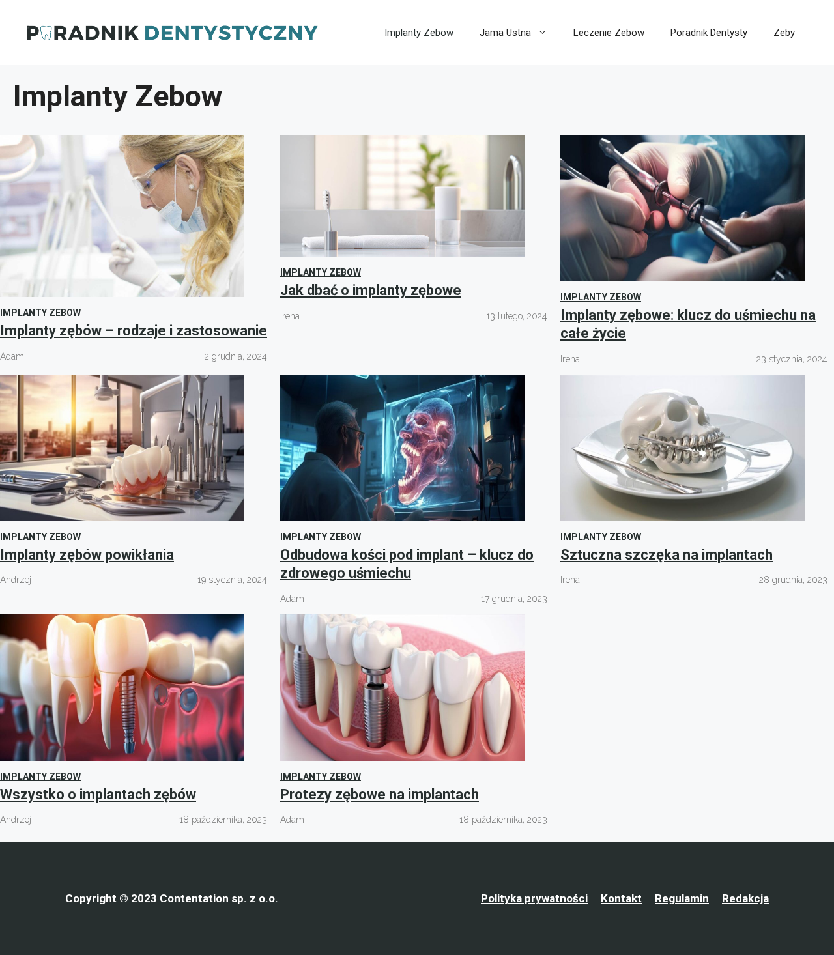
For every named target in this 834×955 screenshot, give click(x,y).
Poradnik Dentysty (708, 32)
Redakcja (745, 898)
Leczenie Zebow (608, 32)
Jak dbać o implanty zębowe (370, 290)
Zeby (784, 32)
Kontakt (621, 898)
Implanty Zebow (418, 32)
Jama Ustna (505, 32)
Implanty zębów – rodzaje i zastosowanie (133, 330)
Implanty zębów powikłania (87, 555)
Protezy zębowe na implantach (379, 794)
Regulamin (682, 898)
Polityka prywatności (534, 898)
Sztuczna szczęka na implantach (666, 555)
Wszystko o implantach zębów (98, 794)
